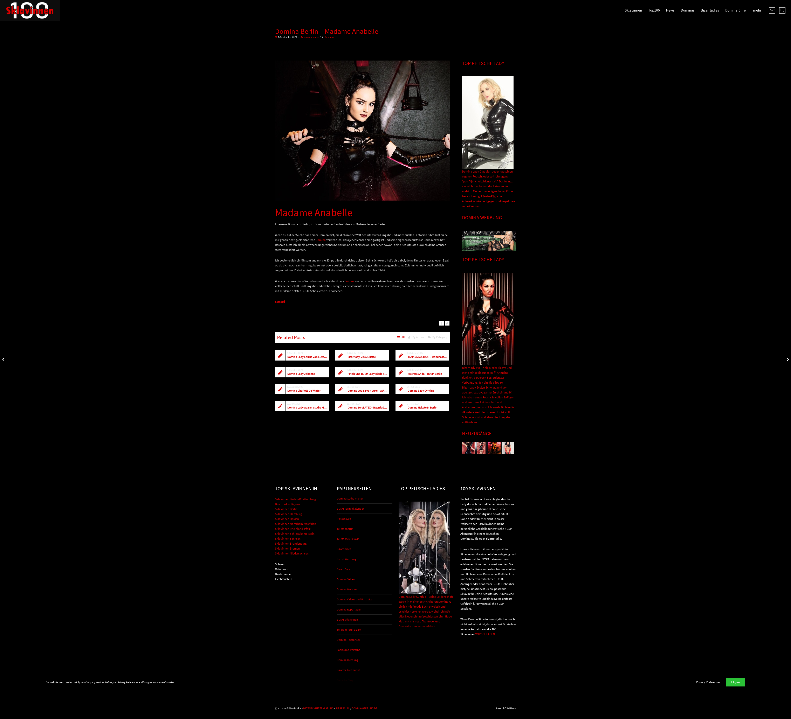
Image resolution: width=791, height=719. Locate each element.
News (670, 10)
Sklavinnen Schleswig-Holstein (295, 534)
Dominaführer (736, 10)
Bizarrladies (710, 10)
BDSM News (509, 708)
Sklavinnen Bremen (287, 548)
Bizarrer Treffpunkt (348, 670)
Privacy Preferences (708, 682)
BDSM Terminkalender (350, 508)
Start (498, 708)
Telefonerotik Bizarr (349, 629)
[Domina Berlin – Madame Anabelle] (441, 323)
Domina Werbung (347, 660)
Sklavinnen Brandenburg (291, 543)
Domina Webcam (347, 589)
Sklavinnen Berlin (286, 509)
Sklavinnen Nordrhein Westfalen (295, 524)
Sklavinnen (633, 10)
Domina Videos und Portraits (354, 599)
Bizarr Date (343, 569)
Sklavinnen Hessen (287, 519)
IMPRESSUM (342, 708)
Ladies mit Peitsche (348, 650)
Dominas (688, 10)
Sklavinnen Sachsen (288, 538)
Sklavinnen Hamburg (288, 514)
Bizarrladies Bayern (287, 504)
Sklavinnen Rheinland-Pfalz (292, 529)
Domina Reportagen (349, 609)
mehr (757, 10)
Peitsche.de (344, 519)
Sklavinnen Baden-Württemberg (295, 499)
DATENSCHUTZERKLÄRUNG (318, 708)
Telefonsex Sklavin (348, 539)
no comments (311, 37)
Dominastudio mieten (350, 498)
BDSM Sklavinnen (347, 619)
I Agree (735, 682)
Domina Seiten (346, 579)
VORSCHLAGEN (485, 634)
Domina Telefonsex (348, 640)
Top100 (654, 10)
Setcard (280, 301)
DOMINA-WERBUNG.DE (364, 708)
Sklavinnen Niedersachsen (292, 553)
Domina (321, 240)
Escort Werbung (346, 559)
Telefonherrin (345, 529)
